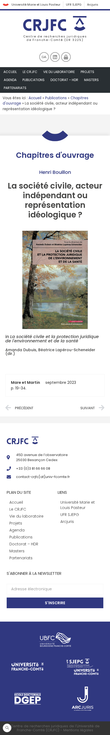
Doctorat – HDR (64, 80)
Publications (33, 80)
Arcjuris (92, 4)
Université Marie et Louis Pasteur (35, 4)
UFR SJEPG (73, 4)
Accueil (10, 72)
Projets (87, 72)
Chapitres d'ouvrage (55, 155)
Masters (91, 80)
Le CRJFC (30, 72)
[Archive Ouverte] (44, 57)
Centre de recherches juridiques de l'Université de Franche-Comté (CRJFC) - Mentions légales (55, 728)
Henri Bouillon (55, 172)
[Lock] (66, 57)
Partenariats (15, 88)
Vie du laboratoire (59, 72)
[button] (7, 727)
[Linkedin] (55, 57)
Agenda (10, 80)
